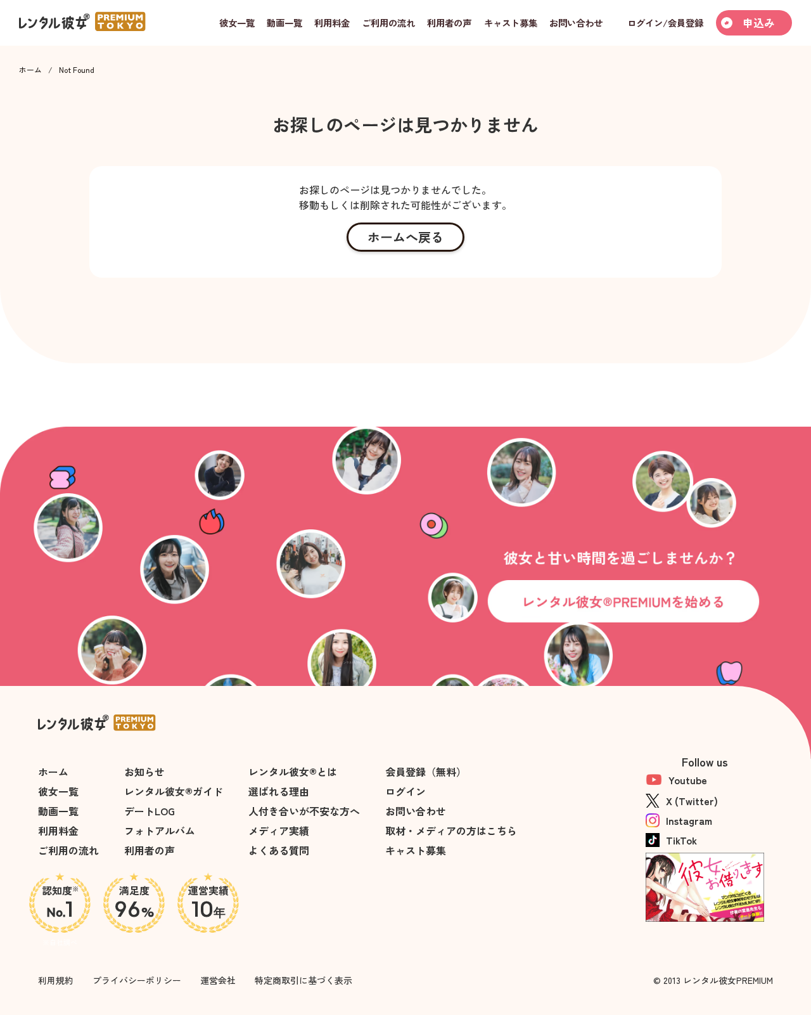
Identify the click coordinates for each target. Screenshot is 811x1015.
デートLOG (149, 810)
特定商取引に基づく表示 (303, 980)
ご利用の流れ (68, 850)
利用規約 (55, 980)
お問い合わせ (415, 810)
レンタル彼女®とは (292, 771)
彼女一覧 (58, 791)
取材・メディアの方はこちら (451, 830)
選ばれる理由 (278, 791)
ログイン (405, 791)
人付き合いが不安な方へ (304, 810)
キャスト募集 (415, 850)
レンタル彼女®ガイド (173, 791)
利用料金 (58, 830)
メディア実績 (278, 830)
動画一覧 (58, 810)
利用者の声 (149, 850)
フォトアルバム (159, 830)
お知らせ (144, 771)
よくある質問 (278, 850)
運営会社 (218, 980)
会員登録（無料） (425, 771)
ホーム (30, 70)
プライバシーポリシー (137, 980)
